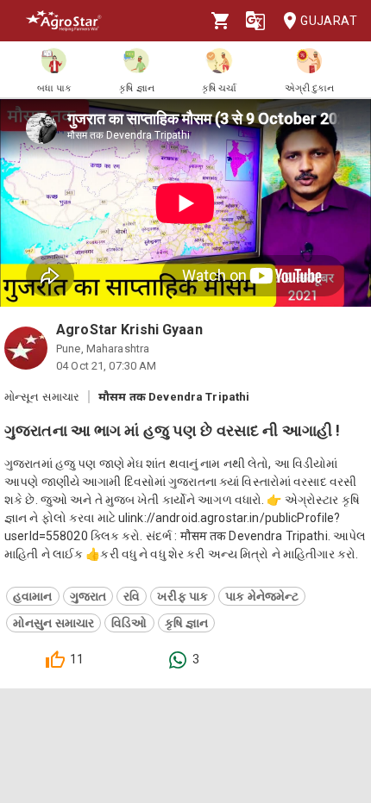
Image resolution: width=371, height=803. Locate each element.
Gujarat (328, 21)
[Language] (255, 20)
